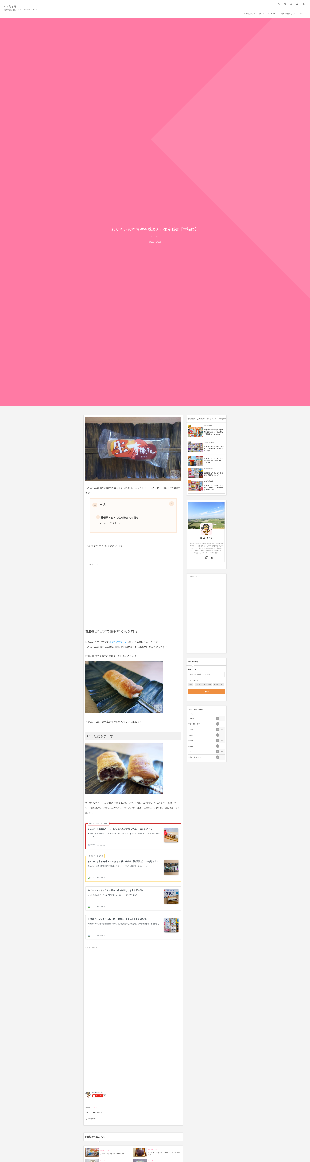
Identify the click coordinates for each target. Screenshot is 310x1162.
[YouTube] (291, 4)
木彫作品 (203, 718)
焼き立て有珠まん (118, 642)
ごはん (203, 746)
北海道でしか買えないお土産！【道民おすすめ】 (213, 474)
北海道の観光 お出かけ (203, 757)
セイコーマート (203, 735)
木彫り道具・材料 (203, 724)
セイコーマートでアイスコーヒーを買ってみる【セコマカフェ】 (213, 460)
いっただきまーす (112, 523)
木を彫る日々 (11, 6)
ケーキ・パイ (155, 236)
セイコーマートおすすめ (203, 684)
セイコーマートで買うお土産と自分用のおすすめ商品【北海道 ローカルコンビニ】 (213, 433)
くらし (203, 751)
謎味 (191, 684)
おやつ (203, 740)
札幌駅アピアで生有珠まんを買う (120, 517)
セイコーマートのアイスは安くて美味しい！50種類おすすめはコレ (213, 487)
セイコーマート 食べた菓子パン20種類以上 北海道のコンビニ (214, 448)
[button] (171, 504)
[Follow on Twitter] (279, 4)
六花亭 (203, 729)
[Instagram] (285, 4)
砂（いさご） (206, 538)
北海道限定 (98, 1112)
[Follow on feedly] (297, 4)
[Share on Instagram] (207, 558)
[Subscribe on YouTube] (212, 558)
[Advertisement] (133, 594)
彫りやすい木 (218, 684)
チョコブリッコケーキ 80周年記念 (112, 1154)
